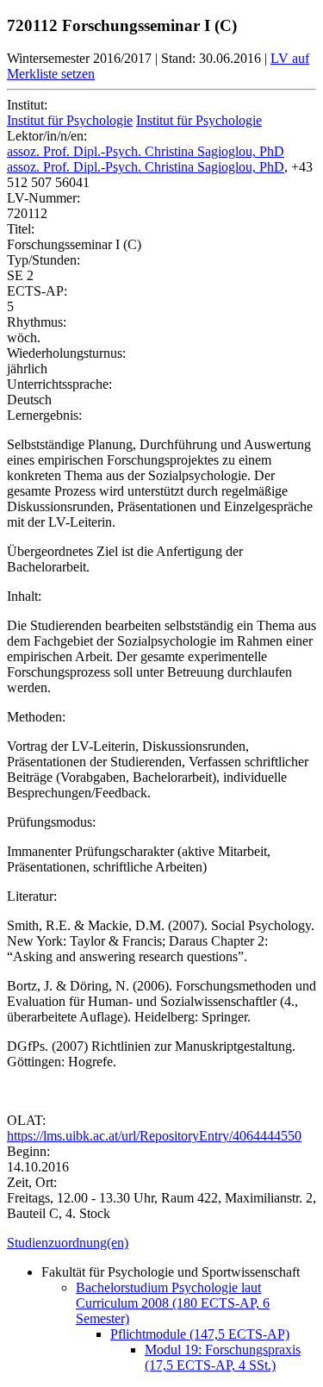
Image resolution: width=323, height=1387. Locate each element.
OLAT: (26, 1120)
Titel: (20, 229)
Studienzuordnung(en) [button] (67, 1242)
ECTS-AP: (37, 291)
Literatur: (32, 896)
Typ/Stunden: (43, 260)
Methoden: (36, 716)
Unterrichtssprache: (59, 384)
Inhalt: (24, 596)
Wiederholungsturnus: (66, 353)
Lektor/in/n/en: (47, 135)
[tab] (161, 1243)
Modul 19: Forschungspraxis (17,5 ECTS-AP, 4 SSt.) (223, 1357)
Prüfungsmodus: (51, 822)
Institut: (27, 104)
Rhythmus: (36, 322)
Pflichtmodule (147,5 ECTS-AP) (199, 1334)
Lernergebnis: (44, 415)
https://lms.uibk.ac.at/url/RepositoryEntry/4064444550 (154, 1135)
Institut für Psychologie (70, 120)
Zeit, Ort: (32, 1182)
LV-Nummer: (43, 198)
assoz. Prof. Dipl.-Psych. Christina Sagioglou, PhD (145, 151)
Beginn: (28, 1151)
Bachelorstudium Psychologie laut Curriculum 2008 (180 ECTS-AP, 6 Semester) (173, 1303)
